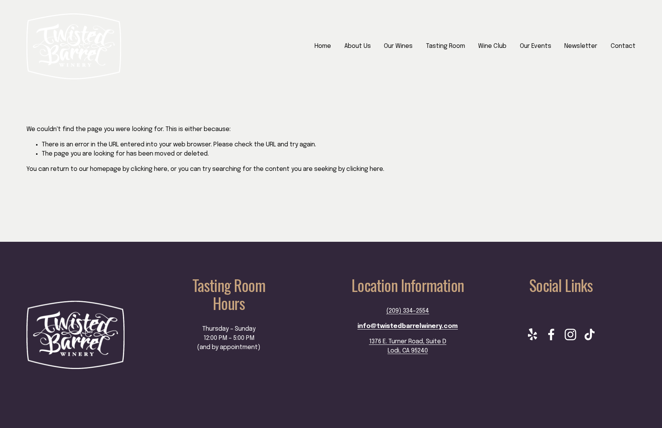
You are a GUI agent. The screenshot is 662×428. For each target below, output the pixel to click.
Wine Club (492, 46)
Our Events (535, 46)
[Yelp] (532, 334)
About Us (357, 46)
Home (323, 46)
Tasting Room (445, 46)
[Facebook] (551, 334)
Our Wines (398, 46)
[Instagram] (570, 334)
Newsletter (580, 46)
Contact (623, 46)
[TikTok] (589, 334)
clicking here (149, 169)
